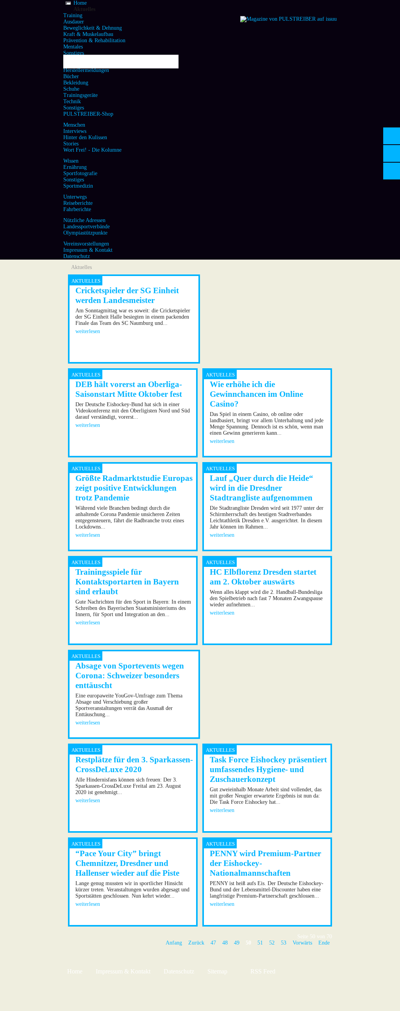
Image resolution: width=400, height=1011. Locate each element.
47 (213, 943)
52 (272, 943)
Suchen (170, 61)
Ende (324, 943)
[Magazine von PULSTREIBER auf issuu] (288, 19)
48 (225, 943)
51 (260, 943)
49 (236, 943)
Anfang (174, 943)
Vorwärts (302, 943)
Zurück (196, 943)
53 (283, 943)
